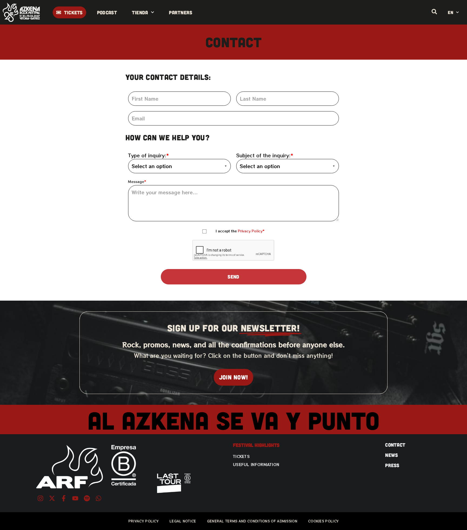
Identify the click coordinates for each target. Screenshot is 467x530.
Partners (180, 12)
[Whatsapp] (98, 498)
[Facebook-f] (64, 498)
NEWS (391, 455)
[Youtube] (75, 498)
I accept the (239, 231)
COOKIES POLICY (323, 521)
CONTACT (395, 445)
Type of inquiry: (147, 155)
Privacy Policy (250, 231)
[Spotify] (87, 498)
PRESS (392, 465)
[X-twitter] (52, 498)
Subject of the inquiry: (263, 155)
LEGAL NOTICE (182, 521)
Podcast (107, 12)
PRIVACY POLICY (143, 521)
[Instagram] (40, 498)
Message (136, 182)
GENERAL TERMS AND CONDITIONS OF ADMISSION (252, 521)
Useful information (256, 464)
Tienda (140, 12)
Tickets (241, 456)
